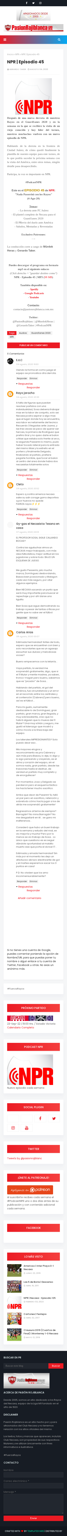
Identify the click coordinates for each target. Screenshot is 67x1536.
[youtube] (27, 1128)
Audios (23, 332)
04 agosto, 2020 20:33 (27, 397)
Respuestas (25, 384)
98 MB (48, 277)
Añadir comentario (29, 898)
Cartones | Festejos (35, 1314)
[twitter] (33, 3)
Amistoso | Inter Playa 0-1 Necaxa (39, 1267)
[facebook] (27, 3)
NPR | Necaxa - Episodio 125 (40, 1298)
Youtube (34, 297)
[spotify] (27, 1118)
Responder (22, 378)
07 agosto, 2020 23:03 (27, 532)
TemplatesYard (35, 1531)
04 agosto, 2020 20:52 (27, 488)
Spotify (34, 289)
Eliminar (33, 378)
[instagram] (40, 3)
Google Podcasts (34, 293)
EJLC (19, 360)
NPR (17, 54)
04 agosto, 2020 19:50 (27, 364)
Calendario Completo (20, 1027)
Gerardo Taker (17, 69)
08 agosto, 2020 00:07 (27, 636)
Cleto (20, 484)
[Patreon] (13, 1118)
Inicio (10, 54)
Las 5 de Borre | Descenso (38, 1282)
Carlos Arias (24, 632)
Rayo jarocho (25, 393)
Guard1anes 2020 (41, 332)
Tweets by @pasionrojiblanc (24, 1158)
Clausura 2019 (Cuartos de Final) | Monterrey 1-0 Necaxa (41, 1331)
